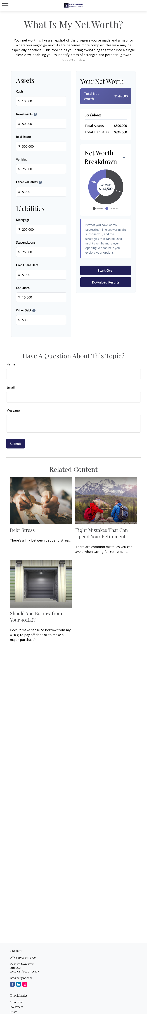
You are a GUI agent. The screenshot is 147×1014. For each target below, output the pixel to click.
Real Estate (23, 137)
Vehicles (21, 159)
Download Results (106, 282)
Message (13, 410)
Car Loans (23, 288)
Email (10, 387)
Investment (16, 1007)
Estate (13, 1012)
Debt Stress (22, 530)
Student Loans (25, 242)
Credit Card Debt (27, 265)
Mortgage (23, 220)
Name (10, 364)
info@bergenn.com (21, 978)
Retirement (16, 1002)
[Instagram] (24, 984)
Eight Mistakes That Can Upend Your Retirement (101, 533)
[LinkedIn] (18, 984)
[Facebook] (12, 984)
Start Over (106, 270)
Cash (19, 91)
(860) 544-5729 (27, 957)
